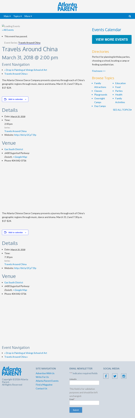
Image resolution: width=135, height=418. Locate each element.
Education (120, 83)
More (27, 16)
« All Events (8, 29)
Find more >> (98, 70)
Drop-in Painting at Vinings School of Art (25, 69)
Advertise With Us (45, 373)
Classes (98, 90)
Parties (119, 90)
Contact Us (41, 388)
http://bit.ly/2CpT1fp (25, 134)
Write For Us (42, 376)
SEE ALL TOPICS (122, 109)
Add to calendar (15, 99)
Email (72, 399)
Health (118, 94)
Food (117, 87)
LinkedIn (73, 379)
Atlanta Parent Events (47, 380)
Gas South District (13, 149)
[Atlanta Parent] (12, 370)
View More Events (112, 39)
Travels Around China (16, 73)
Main (6, 16)
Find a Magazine (44, 384)
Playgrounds (100, 94)
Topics (16, 16)
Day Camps (100, 106)
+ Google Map (20, 156)
